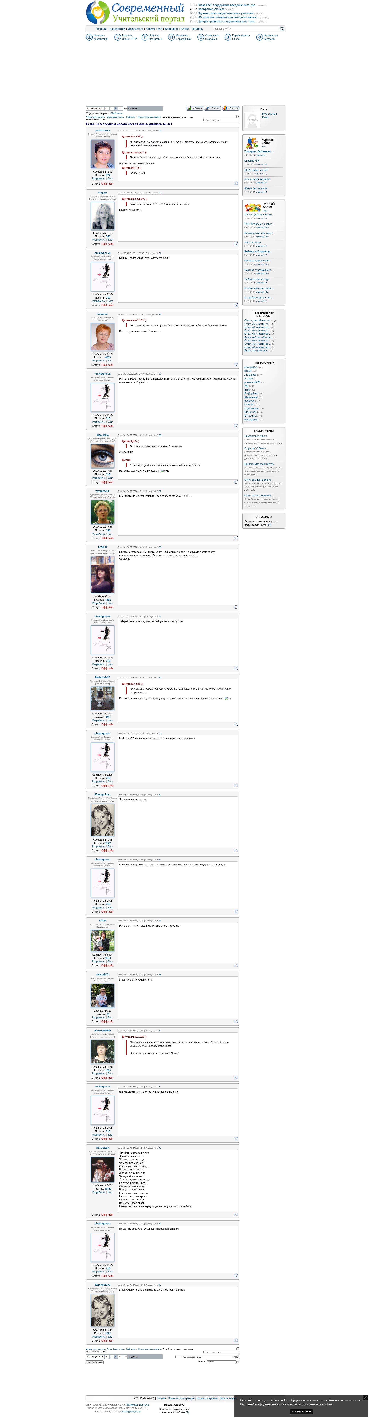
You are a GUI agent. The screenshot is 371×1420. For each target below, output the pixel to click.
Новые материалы (207, 1398)
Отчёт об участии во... (257, 323)
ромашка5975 (252, 382)
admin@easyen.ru (131, 1411)
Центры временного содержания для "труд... (227, 21)
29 (160, 616)
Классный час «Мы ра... (258, 337)
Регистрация (269, 113)
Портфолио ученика (211, 9)
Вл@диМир (251, 393)
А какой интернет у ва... (258, 297)
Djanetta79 (250, 412)
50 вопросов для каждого (149, 117)
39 (160, 1224)
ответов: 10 (261, 255)
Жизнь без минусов (255, 188)
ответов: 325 (262, 292)
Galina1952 (250, 367)
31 (160, 734)
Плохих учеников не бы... (259, 214)
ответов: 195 (262, 264)
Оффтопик (130, 117)
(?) (269, 524)
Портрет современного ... (259, 269)
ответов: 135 (262, 227)
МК (160, 28)
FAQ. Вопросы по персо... (259, 223)
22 (160, 193)
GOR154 (249, 404)
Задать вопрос (228, 1398)
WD (246, 385)
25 (160, 374)
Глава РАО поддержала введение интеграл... (228, 5)
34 (160, 921)
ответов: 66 (261, 301)
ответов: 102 (262, 273)
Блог (110, 178)
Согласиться (301, 1411)
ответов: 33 (261, 192)
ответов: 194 (262, 237)
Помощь (197, 28)
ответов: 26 (261, 283)
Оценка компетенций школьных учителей (225, 13)
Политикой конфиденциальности (262, 1404)
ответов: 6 (261, 155)
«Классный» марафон (257, 179)
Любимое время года (256, 279)
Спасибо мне (252, 160)
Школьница (251, 397)
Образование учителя (257, 260)
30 (160, 677)
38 (160, 1148)
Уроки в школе (252, 242)
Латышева (250, 374)
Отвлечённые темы (115, 117)
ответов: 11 (261, 173)
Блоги (185, 28)
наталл (248, 378)
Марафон (171, 28)
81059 (247, 371)
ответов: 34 (261, 183)
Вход (265, 117)
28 (160, 547)
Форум (150, 28)
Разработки (117, 28)
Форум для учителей (95, 117)
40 (160, 1285)
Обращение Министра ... (258, 320)
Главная (101, 28)
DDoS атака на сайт (256, 170)
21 (160, 130)
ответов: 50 (261, 218)
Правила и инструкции (181, 1398)
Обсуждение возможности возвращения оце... (228, 17)
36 (160, 1031)
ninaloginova (251, 419)
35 (160, 975)
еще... (264, 146)
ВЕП (247, 389)
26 (160, 435)
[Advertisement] (185, 77)
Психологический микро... (259, 233)
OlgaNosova (116, 113)
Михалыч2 (250, 415)
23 (160, 253)
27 (160, 491)
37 (160, 1087)
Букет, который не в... (257, 350)
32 (160, 795)
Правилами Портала (137, 1404)
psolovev (249, 400)
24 (160, 314)
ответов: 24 (261, 164)
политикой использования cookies (309, 1404)
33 (160, 860)
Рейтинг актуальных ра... (259, 288)
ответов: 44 (261, 246)
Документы (135, 28)
